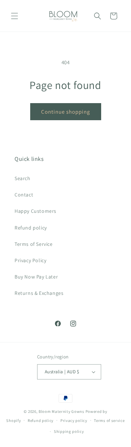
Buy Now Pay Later (36, 276)
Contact (24, 194)
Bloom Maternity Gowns (61, 411)
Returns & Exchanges (39, 293)
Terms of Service (34, 244)
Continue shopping (65, 111)
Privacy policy (73, 420)
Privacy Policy (30, 260)
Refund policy (31, 227)
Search (23, 178)
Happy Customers (35, 211)
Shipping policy (69, 431)
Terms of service (109, 420)
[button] (15, 16)
